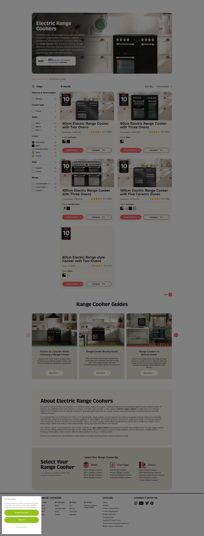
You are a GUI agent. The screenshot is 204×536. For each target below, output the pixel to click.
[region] (22, 515)
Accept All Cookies (21, 512)
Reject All (21, 520)
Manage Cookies (21, 527)
